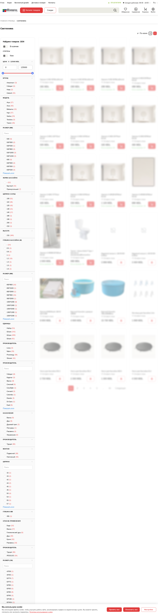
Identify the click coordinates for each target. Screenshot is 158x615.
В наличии (14, 46)
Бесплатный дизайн (22, 3)
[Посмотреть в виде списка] (150, 33)
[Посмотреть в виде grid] (155, 33)
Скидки (50, 10)
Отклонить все (131, 609)
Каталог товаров (33, 10)
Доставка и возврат (38, 3)
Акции (9, 3)
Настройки (148, 609)
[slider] (3, 73)
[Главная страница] (10, 10)
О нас (2, 3)
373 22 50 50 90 (116, 3)
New (12, 56)
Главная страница (7, 21)
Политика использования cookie (41, 612)
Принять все (114, 609)
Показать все (8, 173)
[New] (5, 55)
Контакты (51, 3)
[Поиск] (115, 10)
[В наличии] (5, 46)
